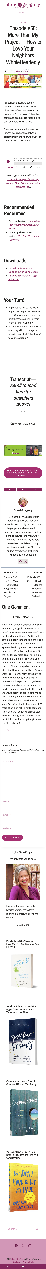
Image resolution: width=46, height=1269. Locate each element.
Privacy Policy (29, 1262)
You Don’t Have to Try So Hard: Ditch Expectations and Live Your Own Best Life (22, 1155)
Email (7, 815)
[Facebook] (16, 1246)
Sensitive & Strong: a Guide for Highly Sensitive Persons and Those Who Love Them (21, 1009)
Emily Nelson (21, 617)
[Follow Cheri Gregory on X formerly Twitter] (25, 561)
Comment (9, 761)
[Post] (35, 489)
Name (7, 801)
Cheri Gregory (23, 510)
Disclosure (17, 1262)
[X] (23, 1246)
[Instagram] (30, 1246)
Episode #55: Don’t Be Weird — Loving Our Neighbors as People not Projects (11, 585)
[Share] (10, 489)
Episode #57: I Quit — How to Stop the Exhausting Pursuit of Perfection (34, 585)
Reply (6, 730)
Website (7, 828)
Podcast (23, 23)
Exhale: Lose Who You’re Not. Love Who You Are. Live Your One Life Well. (22, 944)
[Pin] (23, 489)
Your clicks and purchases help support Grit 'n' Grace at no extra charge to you (23, 183)
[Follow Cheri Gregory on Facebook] (20, 561)
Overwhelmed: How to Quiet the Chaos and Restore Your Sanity (21, 1082)
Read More (23, 925)
